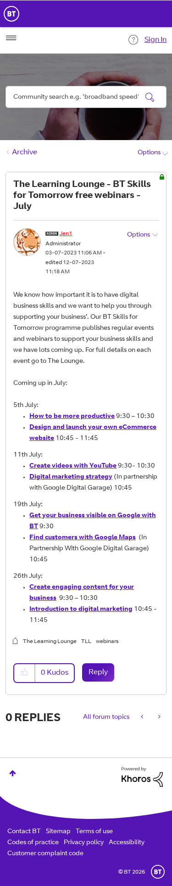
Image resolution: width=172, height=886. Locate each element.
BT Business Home (11, 14)
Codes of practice (33, 843)
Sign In (155, 40)
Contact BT (24, 832)
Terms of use (94, 832)
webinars (107, 641)
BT (158, 872)
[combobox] (86, 97)
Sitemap (58, 832)
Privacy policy (84, 843)
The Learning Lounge (50, 641)
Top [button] (12, 773)
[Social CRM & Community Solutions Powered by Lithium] (142, 777)
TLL (86, 641)
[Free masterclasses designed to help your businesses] (158, 717)
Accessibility (126, 843)
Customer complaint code (45, 854)
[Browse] (11, 38)
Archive (24, 152)
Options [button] (149, 153)
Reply (98, 672)
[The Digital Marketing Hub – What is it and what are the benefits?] (143, 717)
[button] (24, 673)
